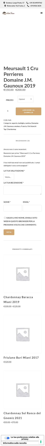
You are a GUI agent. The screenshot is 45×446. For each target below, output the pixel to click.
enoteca (17, 126)
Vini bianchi (31, 126)
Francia (24, 126)
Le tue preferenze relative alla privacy (25, 438)
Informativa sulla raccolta (15, 443)
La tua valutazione (14, 171)
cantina (28, 123)
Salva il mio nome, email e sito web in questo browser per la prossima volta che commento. (20, 221)
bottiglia (21, 123)
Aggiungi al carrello (28, 111)
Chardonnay (11, 129)
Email (26, 202)
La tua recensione (14, 182)
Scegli (22, 311)
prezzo (9, 100)
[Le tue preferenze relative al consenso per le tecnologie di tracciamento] (41, 441)
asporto (15, 123)
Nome (7, 202)
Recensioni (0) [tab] (23, 141)
